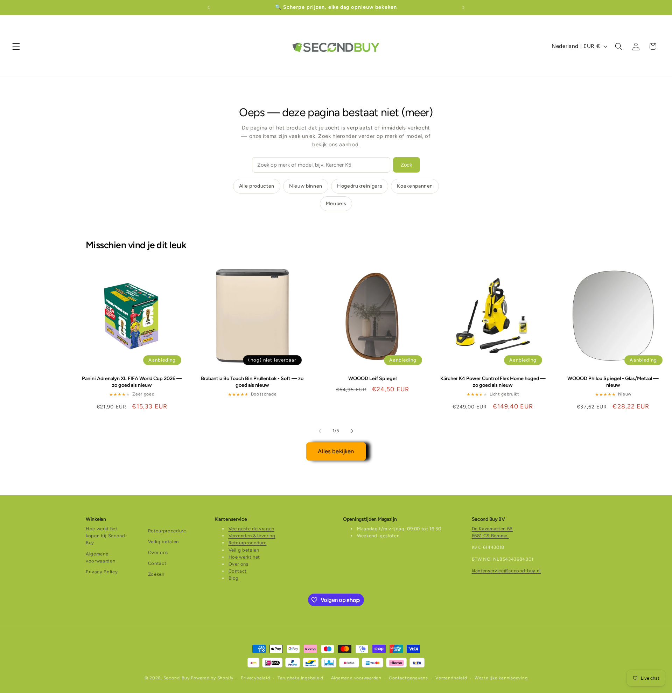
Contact (157, 563)
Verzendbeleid (451, 678)
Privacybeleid (255, 678)
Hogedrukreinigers (359, 186)
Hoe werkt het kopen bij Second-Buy (106, 536)
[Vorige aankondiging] (208, 7)
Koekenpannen (415, 186)
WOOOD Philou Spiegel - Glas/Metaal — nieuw (613, 382)
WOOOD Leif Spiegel (372, 379)
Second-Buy (176, 678)
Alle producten (256, 186)
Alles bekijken (336, 451)
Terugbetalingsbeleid (300, 678)
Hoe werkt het (244, 557)
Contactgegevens (408, 678)
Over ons (158, 552)
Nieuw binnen (305, 186)
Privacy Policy (102, 571)
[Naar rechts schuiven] (352, 431)
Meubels (336, 203)
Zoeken (156, 574)
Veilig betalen (163, 541)
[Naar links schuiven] (320, 431)
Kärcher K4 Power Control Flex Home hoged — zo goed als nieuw (493, 382)
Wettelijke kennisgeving (501, 678)
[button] (16, 46)
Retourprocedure (167, 530)
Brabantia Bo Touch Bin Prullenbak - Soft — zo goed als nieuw (252, 382)
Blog (234, 578)
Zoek (406, 165)
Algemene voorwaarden (100, 557)
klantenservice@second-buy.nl (506, 570)
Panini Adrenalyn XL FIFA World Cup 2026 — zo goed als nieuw (132, 382)
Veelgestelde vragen (252, 529)
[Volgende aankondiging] (463, 7)
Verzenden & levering (252, 536)
